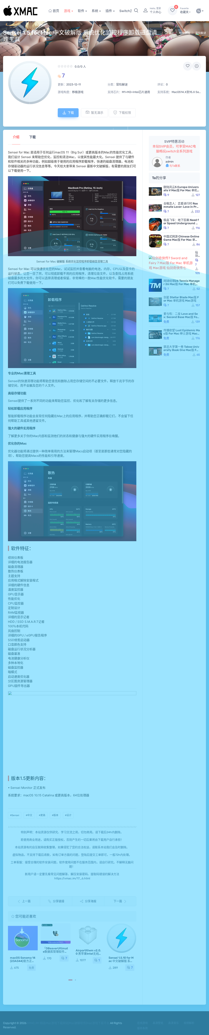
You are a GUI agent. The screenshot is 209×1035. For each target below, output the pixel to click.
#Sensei (14, 815)
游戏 (67, 11)
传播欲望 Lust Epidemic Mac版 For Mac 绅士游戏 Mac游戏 (181, 334)
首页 (55, 11)
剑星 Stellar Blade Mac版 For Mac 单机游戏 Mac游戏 (181, 299)
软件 (81, 11)
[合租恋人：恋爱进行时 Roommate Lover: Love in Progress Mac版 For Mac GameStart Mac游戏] (155, 207)
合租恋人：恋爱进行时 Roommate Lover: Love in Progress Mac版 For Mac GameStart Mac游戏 (181, 208)
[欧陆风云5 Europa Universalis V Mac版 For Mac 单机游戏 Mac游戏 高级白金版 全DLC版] (155, 191)
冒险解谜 (200, 32)
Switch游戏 (128, 11)
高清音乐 (173, 1022)
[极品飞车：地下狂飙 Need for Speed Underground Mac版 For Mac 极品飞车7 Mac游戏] (155, 224)
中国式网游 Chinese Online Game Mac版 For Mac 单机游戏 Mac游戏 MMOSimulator (181, 241)
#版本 (55, 815)
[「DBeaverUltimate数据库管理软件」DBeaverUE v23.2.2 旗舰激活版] (23, 933)
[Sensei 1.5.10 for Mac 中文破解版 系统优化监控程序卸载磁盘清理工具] (88, 938)
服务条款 (142, 1028)
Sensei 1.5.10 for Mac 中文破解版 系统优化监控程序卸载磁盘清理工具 (88, 962)
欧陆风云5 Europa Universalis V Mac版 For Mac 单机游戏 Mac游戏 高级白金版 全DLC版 (181, 192)
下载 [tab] (32, 137)
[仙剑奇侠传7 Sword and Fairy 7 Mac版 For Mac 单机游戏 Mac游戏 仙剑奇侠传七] (171, 263)
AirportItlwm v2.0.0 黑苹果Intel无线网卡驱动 (55, 954)
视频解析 (189, 1022)
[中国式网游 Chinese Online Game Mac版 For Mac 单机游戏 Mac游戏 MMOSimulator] (155, 240)
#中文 (29, 815)
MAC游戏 (184, 32)
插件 (109, 11)
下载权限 (125, 113)
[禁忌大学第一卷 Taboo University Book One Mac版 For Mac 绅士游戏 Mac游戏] (155, 351)
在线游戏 (142, 1022)
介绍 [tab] (16, 137)
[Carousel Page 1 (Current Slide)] (70, 979)
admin (169, 161)
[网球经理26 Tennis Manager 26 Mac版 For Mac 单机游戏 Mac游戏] (155, 285)
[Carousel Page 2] (75, 979)
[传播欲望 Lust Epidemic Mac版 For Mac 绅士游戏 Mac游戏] (155, 334)
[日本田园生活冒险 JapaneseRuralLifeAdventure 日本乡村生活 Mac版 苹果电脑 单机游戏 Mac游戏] (121, 938)
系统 (95, 11)
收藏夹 (184, 10)
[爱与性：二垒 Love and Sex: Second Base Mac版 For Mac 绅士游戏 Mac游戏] (155, 318)
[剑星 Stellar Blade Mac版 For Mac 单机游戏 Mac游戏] (155, 301)
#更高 (42, 815)
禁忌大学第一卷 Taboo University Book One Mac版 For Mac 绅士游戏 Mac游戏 (181, 350)
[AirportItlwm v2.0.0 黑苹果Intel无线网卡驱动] (56, 934)
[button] (136, 10)
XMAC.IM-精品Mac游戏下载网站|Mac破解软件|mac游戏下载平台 (68, 1023)
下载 (71, 113)
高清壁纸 (158, 1022)
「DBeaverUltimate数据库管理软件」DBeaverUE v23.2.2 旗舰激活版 (22, 953)
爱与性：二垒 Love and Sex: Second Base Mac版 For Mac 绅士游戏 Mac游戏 (180, 317)
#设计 (68, 815)
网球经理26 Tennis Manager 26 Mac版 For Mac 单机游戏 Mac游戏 (181, 284)
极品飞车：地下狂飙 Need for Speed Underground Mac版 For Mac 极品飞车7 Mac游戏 (181, 225)
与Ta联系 (174, 165)
